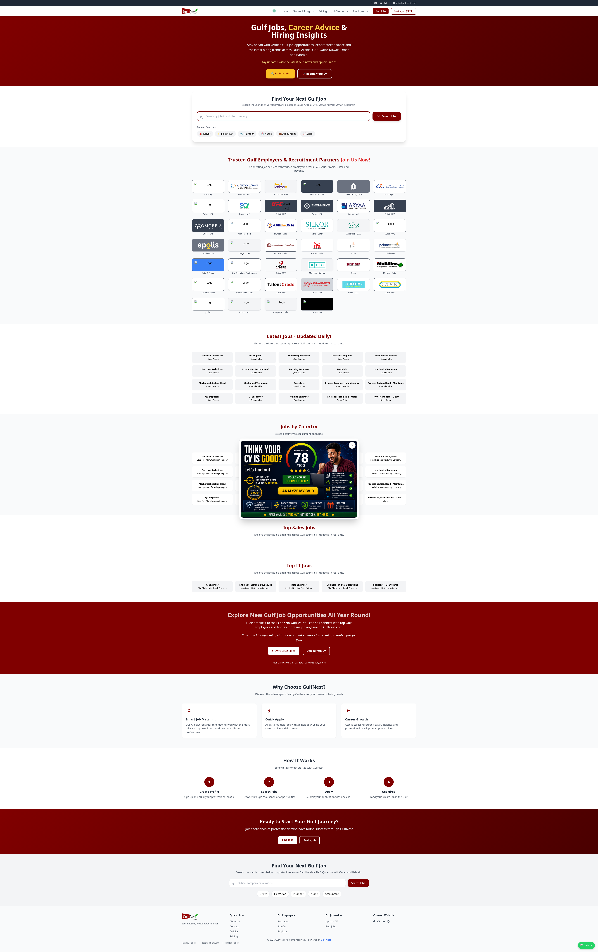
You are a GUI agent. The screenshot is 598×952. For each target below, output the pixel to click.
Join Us (588, 945)
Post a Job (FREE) (403, 11)
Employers (359, 11)
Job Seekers (339, 11)
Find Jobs (380, 11)
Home (284, 11)
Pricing (323, 11)
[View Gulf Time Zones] (274, 11)
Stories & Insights (303, 11)
